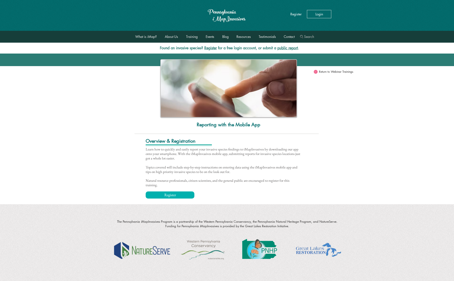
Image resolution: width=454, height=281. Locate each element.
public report (287, 47)
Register (210, 47)
